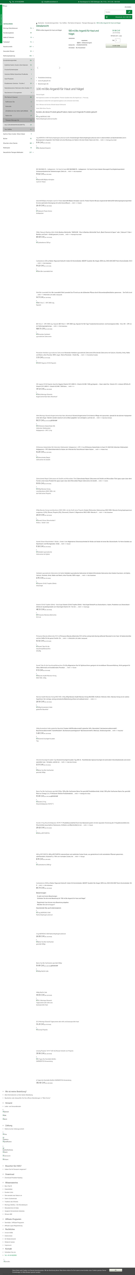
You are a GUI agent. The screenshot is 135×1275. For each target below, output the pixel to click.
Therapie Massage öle (19, 120)
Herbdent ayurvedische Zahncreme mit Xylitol (50, 573)
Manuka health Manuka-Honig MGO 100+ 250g (50, 697)
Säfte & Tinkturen (17, 37)
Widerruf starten (10, 1242)
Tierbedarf (17, 42)
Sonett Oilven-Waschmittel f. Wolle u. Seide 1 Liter (51, 541)
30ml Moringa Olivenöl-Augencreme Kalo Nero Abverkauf (54, 415)
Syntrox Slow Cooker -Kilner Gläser (17, 134)
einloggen (51, 904)
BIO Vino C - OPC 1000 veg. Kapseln (47, 324)
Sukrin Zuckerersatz (11, 1198)
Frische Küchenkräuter (18, 69)
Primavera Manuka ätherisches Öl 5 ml (48, 636)
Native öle (19, 115)
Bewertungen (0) (43, 84)
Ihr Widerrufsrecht (10, 1239)
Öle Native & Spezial (18, 97)
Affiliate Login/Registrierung (13, 1226)
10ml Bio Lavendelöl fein (43, 292)
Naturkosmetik (17, 46)
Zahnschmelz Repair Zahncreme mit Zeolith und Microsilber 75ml (56, 478)
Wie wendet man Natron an (13, 1195)
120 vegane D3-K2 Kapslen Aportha (47, 384)
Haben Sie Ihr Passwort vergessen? (15, 1169)
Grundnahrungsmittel (17, 60)
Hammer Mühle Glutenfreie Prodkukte (18, 74)
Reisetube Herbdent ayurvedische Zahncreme (50, 353)
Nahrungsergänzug (17, 56)
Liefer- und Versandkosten (13, 1106)
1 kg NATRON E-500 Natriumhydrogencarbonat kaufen (53, 138)
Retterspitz (17, 148)
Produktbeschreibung (44, 77)
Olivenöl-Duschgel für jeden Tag (46, 760)
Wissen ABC (8, 1214)
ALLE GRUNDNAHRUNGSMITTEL (18, 125)
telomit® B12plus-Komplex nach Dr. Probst (49, 201)
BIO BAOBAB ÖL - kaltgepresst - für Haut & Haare (51, 169)
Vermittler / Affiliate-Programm (14, 1222)
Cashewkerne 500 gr (42, 261)
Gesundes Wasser (17, 51)
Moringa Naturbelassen (17, 28)
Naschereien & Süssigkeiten (18, 92)
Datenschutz (8, 1236)
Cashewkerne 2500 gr (43, 883)
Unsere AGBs (9, 1233)
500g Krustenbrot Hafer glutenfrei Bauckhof (49, 728)
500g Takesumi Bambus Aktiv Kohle (47, 232)
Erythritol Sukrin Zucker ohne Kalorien (18, 65)
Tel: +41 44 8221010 (18, 2)
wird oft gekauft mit (44, 81)
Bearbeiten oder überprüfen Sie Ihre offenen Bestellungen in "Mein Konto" (28, 1098)
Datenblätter (8, 1189)
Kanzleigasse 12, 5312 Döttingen (100, 2)
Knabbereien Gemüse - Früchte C (18, 83)
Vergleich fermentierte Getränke (14, 1211)
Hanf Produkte (18, 79)
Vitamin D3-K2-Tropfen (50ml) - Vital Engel (49, 604)
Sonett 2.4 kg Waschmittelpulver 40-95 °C (49, 823)
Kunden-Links (9, 1192)
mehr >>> (103, 140)
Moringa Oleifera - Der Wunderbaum (16, 1205)
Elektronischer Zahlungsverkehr (14, 1129)
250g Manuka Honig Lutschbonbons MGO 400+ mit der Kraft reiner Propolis (59, 510)
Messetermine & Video (12, 1208)
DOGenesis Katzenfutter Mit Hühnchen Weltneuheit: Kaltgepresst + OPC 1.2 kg (60, 447)
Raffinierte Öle (19, 102)
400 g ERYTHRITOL (42, 854)
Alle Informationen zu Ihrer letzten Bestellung (19, 1095)
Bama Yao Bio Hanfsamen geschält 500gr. (49, 791)
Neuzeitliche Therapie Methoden (17, 152)
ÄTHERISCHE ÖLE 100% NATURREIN (19, 111)
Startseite (41, 23)
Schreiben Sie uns (10, 1252)
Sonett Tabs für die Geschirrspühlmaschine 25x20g (52, 665)
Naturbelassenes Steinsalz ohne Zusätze (18, 88)
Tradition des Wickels (11, 1202)
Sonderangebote (17, 33)
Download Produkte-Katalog (13, 1178)
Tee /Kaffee (18, 129)
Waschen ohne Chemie (17, 143)
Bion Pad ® (8, 1186)
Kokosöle (19, 106)
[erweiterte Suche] (129, 12)
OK (116, 1270)
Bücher (17, 138)
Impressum (8, 1245)
